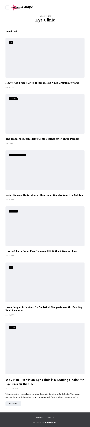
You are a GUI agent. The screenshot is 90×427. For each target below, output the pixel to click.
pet (11, 42)
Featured (13, 211)
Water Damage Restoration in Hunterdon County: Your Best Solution (44, 194)
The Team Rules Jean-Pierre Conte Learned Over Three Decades (42, 138)
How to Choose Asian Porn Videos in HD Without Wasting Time (41, 251)
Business (13, 98)
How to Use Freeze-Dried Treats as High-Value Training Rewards (42, 82)
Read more (13, 403)
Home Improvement (17, 155)
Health (12, 327)
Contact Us (40, 417)
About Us (50, 417)
